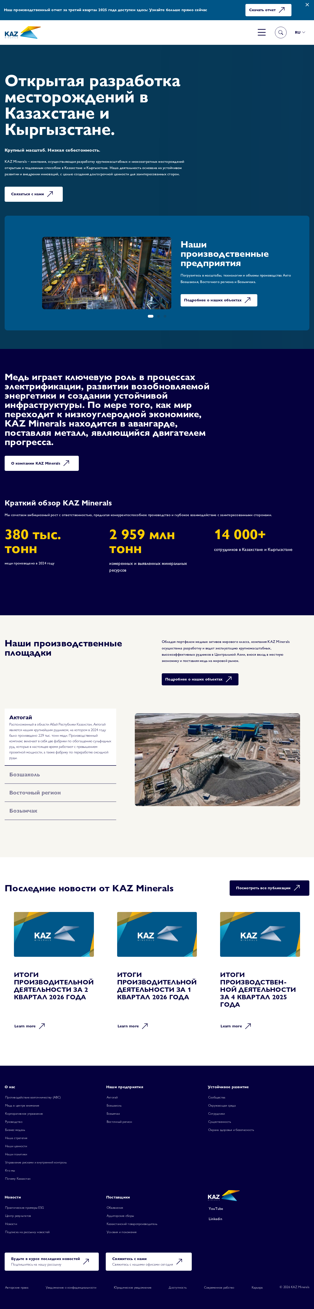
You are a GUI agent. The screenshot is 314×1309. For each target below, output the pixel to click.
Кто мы (10, 1165)
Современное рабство (219, 1282)
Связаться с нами (27, 194)
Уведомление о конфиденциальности (71, 1282)
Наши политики (16, 1148)
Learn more (25, 1020)
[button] (300, 32)
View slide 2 (158, 316)
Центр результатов (18, 1210)
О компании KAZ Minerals (35, 463)
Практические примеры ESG (24, 1202)
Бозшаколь (114, 1100)
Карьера (257, 1282)
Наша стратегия (16, 1132)
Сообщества (216, 1092)
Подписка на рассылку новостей (27, 1226)
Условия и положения (122, 1226)
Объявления (115, 1202)
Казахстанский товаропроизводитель (132, 1218)
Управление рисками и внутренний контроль (36, 1157)
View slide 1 (150, 316)
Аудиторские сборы (120, 1210)
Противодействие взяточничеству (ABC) (33, 1092)
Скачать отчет (262, 9)
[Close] (307, 4)
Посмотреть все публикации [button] (263, 882)
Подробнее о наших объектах (201, 300)
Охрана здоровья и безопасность (231, 1124)
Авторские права (16, 1282)
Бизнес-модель (15, 1124)
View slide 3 (165, 316)
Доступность (178, 1282)
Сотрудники (216, 1108)
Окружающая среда (222, 1100)
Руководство (13, 1116)
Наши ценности (16, 1140)
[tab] (60, 718)
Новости (11, 1218)
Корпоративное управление (24, 1108)
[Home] (23, 32)
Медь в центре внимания (22, 1100)
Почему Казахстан (17, 1173)
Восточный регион (119, 1116)
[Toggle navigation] (261, 32)
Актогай (112, 1092)
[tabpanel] (217, 760)
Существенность (219, 1116)
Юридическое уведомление (133, 1282)
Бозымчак (113, 1108)
